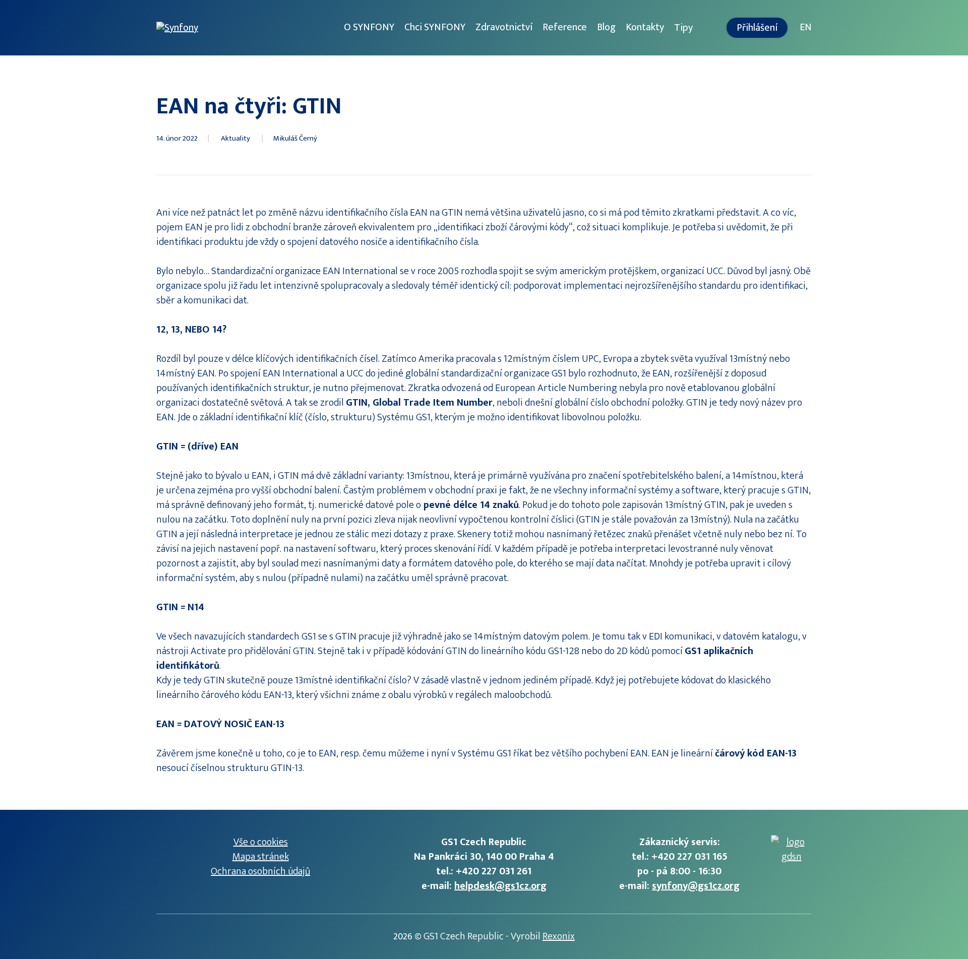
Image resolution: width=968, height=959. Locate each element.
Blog (606, 27)
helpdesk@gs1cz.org (500, 885)
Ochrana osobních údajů (260, 871)
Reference (564, 27)
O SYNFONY (369, 27)
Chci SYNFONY (434, 27)
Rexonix (558, 936)
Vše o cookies (260, 842)
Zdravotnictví (503, 27)
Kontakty (645, 27)
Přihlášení (757, 27)
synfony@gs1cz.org (696, 885)
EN (806, 27)
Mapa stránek (260, 856)
